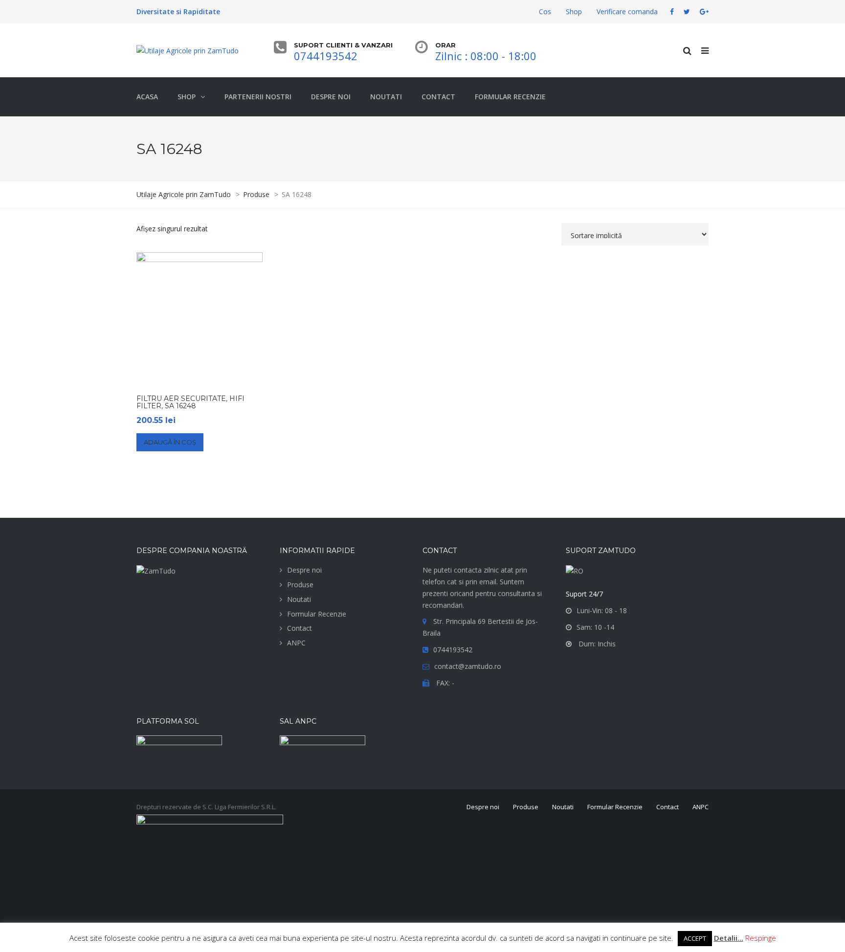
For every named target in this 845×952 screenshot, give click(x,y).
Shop (574, 11)
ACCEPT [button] (695, 938)
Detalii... (728, 938)
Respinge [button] (760, 938)
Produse (300, 584)
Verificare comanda (627, 11)
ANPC (296, 642)
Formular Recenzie (316, 614)
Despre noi (304, 570)
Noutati (299, 599)
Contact (299, 628)
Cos (545, 11)
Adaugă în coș (170, 442)
